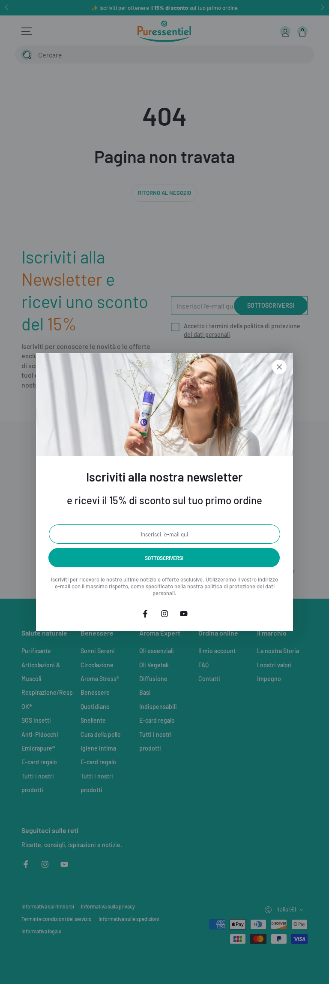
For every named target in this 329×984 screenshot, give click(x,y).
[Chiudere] (279, 366)
